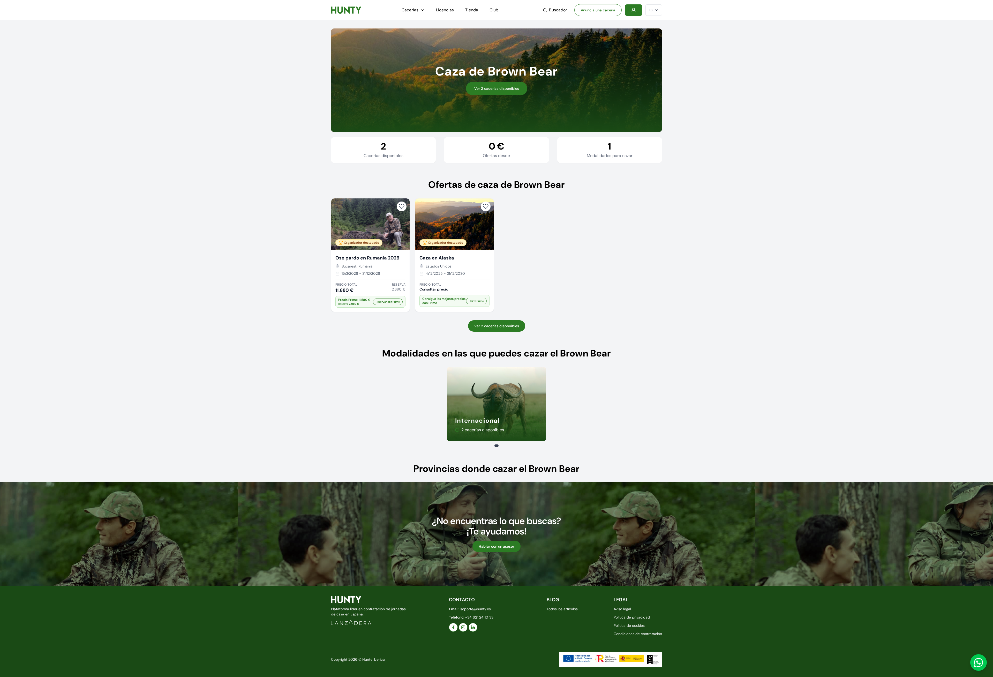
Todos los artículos (562, 609)
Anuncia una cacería (598, 10)
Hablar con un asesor (496, 546)
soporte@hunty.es (475, 609)
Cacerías (410, 10)
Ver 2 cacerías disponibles (496, 88)
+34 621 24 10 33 (479, 617)
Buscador (558, 10)
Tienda (471, 10)
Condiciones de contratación (638, 633)
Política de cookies (629, 625)
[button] (370, 302)
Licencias (445, 10)
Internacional (477, 420)
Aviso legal (622, 609)
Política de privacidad (632, 617)
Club (494, 10)
